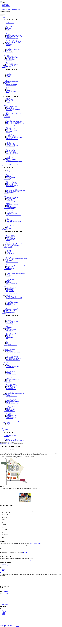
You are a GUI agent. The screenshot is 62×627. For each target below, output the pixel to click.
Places (3, 165)
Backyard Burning (9, 423)
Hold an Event (6, 83)
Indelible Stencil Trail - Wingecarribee (12, 185)
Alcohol (7, 87)
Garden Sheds (8, 278)
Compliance (8, 424)
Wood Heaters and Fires (10, 285)
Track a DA (6, 311)
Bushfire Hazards (9, 110)
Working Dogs (8, 339)
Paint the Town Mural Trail (10, 186)
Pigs (7, 341)
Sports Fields (8, 205)
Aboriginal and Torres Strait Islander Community (13, 221)
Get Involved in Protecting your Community (13, 109)
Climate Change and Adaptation (11, 152)
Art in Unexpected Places (10, 181)
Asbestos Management (9, 141)
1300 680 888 (6, 591)
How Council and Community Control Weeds (13, 163)
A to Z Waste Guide (9, 412)
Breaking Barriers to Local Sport (11, 223)
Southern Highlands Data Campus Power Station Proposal (15, 249)
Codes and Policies (9, 60)
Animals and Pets (7, 328)
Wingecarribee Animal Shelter (10, 198)
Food (7, 86)
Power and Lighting (9, 88)
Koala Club (8, 132)
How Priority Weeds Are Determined (12, 164)
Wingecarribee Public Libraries (11, 207)
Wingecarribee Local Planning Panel (9, 312)
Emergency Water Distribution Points (12, 403)
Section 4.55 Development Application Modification (14, 297)
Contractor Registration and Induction (12, 64)
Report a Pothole (8, 373)
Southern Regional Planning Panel (9, 310)
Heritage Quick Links (9, 292)
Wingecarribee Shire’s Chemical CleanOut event (7, 448)
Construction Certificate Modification (12, 302)
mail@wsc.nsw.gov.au (6, 593)
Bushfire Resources (9, 112)
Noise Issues (8, 426)
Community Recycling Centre (10, 387)
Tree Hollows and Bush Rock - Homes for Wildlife (14, 137)
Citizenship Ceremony (9, 195)
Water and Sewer (6, 394)
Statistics (7, 219)
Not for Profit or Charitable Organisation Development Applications (16, 258)
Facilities (5, 196)
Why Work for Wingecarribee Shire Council (13, 49)
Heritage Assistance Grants (10, 291)
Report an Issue (6, 363)
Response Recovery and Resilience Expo (12, 191)
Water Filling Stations (9, 402)
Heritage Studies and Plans (10, 289)
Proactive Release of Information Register (12, 40)
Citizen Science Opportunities (10, 128)
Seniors (7, 226)
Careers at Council (7, 43)
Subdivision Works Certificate (10, 304)
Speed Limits (8, 380)
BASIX (7, 263)
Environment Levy (7, 116)
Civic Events (6, 193)
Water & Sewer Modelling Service (11, 406)
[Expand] (9, 30)
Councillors (8, 34)
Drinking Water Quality (9, 410)
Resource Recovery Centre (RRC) (11, 390)
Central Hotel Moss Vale (10, 253)
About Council (6, 30)
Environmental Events (9, 127)
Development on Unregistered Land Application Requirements (15, 273)
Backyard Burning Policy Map (11, 142)
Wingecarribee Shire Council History (11, 32)
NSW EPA (4, 564)
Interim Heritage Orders (9, 290)
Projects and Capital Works (8, 63)
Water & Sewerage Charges (10, 409)
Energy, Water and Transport (10, 151)
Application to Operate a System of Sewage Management (15, 308)
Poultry (7, 342)
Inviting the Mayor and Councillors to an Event (13, 35)
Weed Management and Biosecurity (9, 159)
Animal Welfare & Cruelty (10, 334)
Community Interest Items (8, 247)
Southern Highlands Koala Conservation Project (13, 122)
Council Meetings (7, 55)
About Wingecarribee (9, 31)
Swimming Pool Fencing (10, 268)
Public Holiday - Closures (8, 369)
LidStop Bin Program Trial (10, 420)
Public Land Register (7, 66)
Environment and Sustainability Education (12, 130)
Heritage (5, 286)
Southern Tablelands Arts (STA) (11, 182)
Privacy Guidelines (9, 39)
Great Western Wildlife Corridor (11, 135)
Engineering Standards (9, 266)
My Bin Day (8, 382)
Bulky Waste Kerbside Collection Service (12, 384)
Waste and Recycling (7, 381)
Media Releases (6, 437)
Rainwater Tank (8, 281)
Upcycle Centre (8, 391)
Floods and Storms (9, 354)
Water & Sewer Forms (9, 404)
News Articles (6, 436)
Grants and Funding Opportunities (11, 213)
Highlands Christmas (9, 218)
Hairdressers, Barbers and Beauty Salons (12, 366)
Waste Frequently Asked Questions (11, 383)
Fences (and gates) (9, 425)
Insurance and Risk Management (11, 91)
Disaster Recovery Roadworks (11, 374)
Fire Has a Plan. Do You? (10, 111)
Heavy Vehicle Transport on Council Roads (13, 379)
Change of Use (8, 272)
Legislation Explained (9, 162)
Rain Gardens (8, 280)
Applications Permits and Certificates (10, 244)
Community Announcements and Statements (11, 438)
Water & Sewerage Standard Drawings (12, 405)
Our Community (6, 217)
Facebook (3, 610)
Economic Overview (7, 79)
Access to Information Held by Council (12, 38)
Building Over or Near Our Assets (11, 396)
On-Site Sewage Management (10, 400)
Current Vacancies (9, 44)
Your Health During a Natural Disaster (12, 359)
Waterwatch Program (9, 156)
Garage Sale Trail (9, 413)
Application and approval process (11, 85)
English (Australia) (11, 9)
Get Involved (6, 124)
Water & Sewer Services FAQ (10, 408)
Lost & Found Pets (9, 331)
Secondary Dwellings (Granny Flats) (11, 283)
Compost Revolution (9, 418)
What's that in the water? (10, 157)
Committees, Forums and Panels (11, 56)
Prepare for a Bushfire (9, 351)
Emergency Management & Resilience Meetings (13, 358)
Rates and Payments (7, 362)
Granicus (17, 626)
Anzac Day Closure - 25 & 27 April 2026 (10, 345)
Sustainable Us (6, 148)
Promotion (7, 92)
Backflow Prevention (9, 395)
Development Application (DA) (11, 296)
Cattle (7, 338)
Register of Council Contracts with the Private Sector (14, 41)
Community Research (9, 212)
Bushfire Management (7, 105)
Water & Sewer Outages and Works (9, 411)
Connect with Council (7, 51)
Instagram (3, 613)
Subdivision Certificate (9, 305)
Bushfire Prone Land (9, 271)
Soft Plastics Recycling (9, 388)
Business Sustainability (9, 154)
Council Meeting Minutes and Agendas (12, 57)
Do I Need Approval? (7, 269)
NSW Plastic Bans (9, 414)
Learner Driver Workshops (10, 377)
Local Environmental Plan (8, 294)
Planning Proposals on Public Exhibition (10, 309)
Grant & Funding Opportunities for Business (11, 81)
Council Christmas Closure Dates (9, 347)
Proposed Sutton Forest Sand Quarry (11, 255)
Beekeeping (8, 336)
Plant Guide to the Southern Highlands (12, 139)
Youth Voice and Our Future (10, 150)
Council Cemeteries (9, 199)
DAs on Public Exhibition (8, 246)
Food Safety (8, 365)
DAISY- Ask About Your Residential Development (12, 245)
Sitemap (11, 625)
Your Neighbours (7, 422)
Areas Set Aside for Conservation (11, 136)
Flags (7, 33)
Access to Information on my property (12, 262)
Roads (5, 370)
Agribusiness (6, 77)
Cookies (8, 625)
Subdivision (8, 284)
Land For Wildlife (9, 131)
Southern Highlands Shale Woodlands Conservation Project (15, 123)
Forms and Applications (9, 52)
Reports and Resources (9, 120)
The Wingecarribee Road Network (11, 376)
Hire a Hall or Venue (9, 200)
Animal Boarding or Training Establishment (13, 333)
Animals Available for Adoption (11, 329)
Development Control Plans (8, 259)
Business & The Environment (10, 144)
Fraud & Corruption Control (10, 61)
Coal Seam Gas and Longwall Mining (12, 145)
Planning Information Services (10, 264)
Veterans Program (9, 50)
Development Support (7, 260)
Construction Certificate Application (11, 301)
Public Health (6, 364)
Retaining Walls (8, 282)
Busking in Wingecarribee (10, 180)
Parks (7, 202)
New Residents (6, 361)
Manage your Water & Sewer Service (12, 399)
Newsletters (4, 611)
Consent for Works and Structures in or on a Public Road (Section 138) (17, 307)
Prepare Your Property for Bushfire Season (12, 106)
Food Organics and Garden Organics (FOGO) (13, 421)
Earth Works (8, 276)
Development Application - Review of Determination (14, 298)
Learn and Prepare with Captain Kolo (12, 189)
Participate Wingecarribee (6, 601)
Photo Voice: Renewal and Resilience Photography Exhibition (15, 190)
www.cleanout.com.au (45, 449)
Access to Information (7, 37)
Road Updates (8, 372)
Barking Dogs (8, 335)
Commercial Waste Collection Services (12, 385)
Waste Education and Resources (11, 392)
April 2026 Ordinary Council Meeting (12, 439)
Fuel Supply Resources (9, 250)
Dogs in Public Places (9, 337)
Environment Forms (7, 117)
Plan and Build (4, 229)
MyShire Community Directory (9, 208)
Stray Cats (7, 332)
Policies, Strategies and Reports (9, 59)
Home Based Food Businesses (11, 279)
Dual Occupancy (8, 275)
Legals (5, 625)
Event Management (9, 90)
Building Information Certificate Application (13, 300)
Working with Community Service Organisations (13, 215)
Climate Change (6, 115)
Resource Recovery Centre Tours (11, 417)
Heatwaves (8, 355)
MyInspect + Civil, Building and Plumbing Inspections (12, 293)
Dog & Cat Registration (9, 330)
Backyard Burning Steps (10, 143)
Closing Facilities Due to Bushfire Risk (12, 188)
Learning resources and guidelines (11, 415)
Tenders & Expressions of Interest (9, 65)
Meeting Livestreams (9, 58)
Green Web (8, 119)
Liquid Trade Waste (9, 398)
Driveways (8, 274)
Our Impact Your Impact (10, 149)
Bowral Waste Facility (9, 254)
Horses (7, 340)
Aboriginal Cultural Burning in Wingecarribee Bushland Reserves (16, 113)
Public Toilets (8, 203)
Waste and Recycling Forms (10, 386)
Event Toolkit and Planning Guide (11, 84)
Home (1, 443)
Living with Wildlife (9, 134)
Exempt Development (9, 257)
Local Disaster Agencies (10, 192)
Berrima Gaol (8, 252)
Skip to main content (3, 0)
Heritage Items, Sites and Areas (11, 287)
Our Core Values (8, 47)
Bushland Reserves (7, 114)
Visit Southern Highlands (6, 602)
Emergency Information (8, 350)
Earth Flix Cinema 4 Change (10, 125)
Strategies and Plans (9, 62)
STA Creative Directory (9, 184)
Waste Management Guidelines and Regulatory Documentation (15, 393)
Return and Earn (8, 416)
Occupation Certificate (9, 303)
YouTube (3, 612)
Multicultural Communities (10, 225)
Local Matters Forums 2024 (10, 54)
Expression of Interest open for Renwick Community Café (15, 440)
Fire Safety (8, 267)
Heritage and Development (10, 288)
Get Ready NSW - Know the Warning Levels (13, 352)
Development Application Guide (9, 256)
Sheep (7, 343)
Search (1, 442)
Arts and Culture (6, 179)
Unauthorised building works (10, 427)
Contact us (4, 428)
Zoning (7, 261)
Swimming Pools (8, 206)
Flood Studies (8, 158)
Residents (3, 313)
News (3, 430)
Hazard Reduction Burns (10, 107)
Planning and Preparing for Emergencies (12, 357)
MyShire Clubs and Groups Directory (12, 209)
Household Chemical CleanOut (11, 389)
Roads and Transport (7, 228)
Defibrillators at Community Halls (11, 201)
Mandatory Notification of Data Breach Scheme (13, 42)
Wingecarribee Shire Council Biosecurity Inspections (14, 161)
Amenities (7, 89)
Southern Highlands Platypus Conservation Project (14, 121)
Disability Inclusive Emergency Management (13, 360)
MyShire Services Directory (10, 210)
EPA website (25, 552)
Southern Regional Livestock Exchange (12, 204)
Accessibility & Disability (10, 222)
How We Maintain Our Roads (10, 371)
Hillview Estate (8, 251)
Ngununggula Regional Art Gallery (11, 183)
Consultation (8, 214)
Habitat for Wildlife (9, 129)
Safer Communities (9, 224)
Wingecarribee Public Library (6, 604)
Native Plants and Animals (8, 133)
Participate (5, 211)
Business (3, 67)
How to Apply (8, 45)
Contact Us (6, 429)
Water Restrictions (9, 407)
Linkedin (3, 614)
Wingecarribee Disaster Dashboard (11, 353)
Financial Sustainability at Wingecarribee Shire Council (14, 36)
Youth (7, 227)
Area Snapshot (8, 80)
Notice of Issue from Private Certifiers (12, 306)
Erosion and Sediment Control (10, 146)
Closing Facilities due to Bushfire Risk (12, 197)
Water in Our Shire (7, 155)
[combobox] (5, 11)
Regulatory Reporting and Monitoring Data (12, 401)
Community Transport (9, 220)
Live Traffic (8, 378)
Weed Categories (8, 160)
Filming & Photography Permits (9, 348)
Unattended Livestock (9, 344)
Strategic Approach (7, 82)
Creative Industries (7, 78)
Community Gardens (9, 126)
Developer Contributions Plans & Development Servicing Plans (16, 265)
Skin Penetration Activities (10, 367)
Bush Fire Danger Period (10, 108)
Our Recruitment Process (10, 48)
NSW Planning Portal (7, 295)
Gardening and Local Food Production (12, 153)
